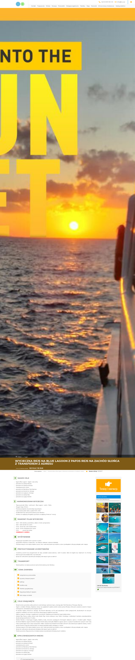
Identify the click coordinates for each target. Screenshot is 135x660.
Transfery (82, 6)
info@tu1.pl (121, 2)
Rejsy (88, 6)
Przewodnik (61, 6)
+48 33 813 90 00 (107, 2)
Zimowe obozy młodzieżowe (106, 6)
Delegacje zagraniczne (72, 6)
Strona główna (38, 471)
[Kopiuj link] (98, 589)
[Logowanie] (131, 2)
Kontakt (33, 6)
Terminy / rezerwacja (108, 488)
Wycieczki (94, 6)
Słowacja (54, 6)
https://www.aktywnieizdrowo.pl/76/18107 (108, 587)
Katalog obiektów (120, 6)
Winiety (48, 6)
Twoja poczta (40, 6)
